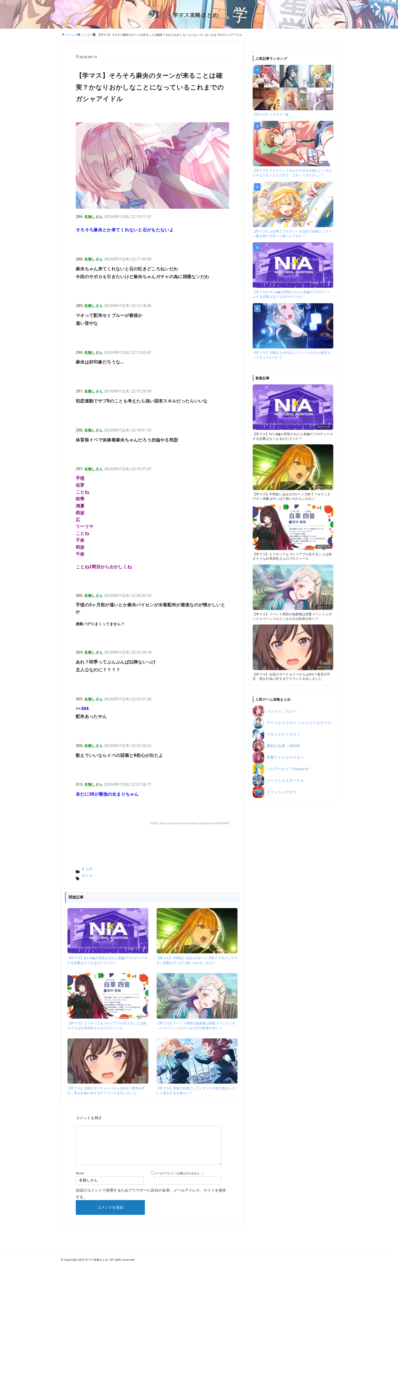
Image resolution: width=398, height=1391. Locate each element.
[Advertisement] (293, 878)
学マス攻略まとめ (196, 14)
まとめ (87, 868)
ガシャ (87, 875)
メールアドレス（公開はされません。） (179, 1173)
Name (80, 1173)
